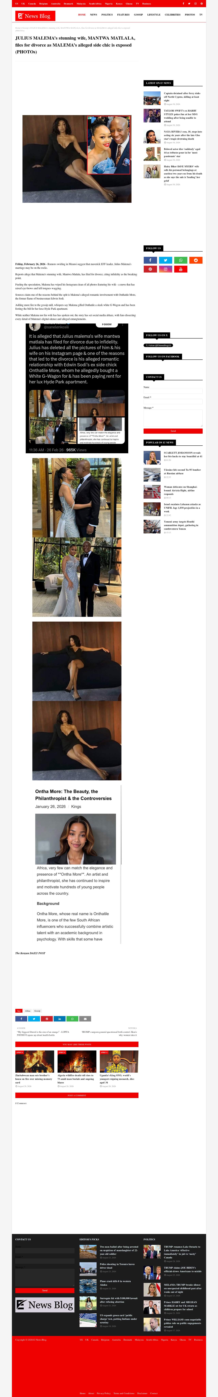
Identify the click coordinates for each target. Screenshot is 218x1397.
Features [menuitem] (123, 14)
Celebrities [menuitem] (173, 14)
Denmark (68, 3)
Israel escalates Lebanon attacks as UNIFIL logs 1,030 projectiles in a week (182, 507)
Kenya (119, 3)
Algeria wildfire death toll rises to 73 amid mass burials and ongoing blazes (76, 1079)
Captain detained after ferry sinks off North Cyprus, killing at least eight (182, 96)
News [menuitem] (93, 14)
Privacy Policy (104, 1393)
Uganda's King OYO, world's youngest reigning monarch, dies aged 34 (117, 1079)
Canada (32, 3)
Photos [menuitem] (190, 14)
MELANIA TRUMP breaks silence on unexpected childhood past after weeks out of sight (182, 1288)
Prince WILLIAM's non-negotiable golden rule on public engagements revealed (182, 1323)
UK (23, 3)
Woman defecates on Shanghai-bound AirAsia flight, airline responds (180, 490)
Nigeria (109, 3)
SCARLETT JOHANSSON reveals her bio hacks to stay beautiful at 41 (183, 454)
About (91, 1393)
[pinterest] (201, 3)
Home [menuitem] (82, 14)
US (16, 3)
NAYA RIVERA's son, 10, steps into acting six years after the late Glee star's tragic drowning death (183, 135)
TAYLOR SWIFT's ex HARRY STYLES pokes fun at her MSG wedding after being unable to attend (181, 116)
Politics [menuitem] (107, 14)
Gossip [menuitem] (138, 14)
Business (146, 3)
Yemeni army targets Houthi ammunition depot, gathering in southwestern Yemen (181, 525)
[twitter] (189, 3)
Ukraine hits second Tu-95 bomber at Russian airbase (182, 471)
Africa (27, 1010)
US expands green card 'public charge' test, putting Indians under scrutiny (118, 1318)
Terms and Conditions (124, 1393)
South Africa (95, 3)
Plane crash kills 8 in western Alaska (115, 1282)
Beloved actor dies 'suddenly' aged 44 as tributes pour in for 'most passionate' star (182, 152)
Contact (154, 1393)
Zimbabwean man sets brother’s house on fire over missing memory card (33, 1079)
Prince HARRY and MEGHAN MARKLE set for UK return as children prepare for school (180, 1305)
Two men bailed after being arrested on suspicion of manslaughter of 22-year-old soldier (119, 1250)
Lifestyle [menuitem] (153, 14)
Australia (55, 3)
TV (137, 3)
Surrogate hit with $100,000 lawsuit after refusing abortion (119, 1300)
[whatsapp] (181, 260)
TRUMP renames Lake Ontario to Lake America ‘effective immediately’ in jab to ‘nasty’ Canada (182, 1252)
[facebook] (183, 3)
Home (17, 27)
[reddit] (196, 260)
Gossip (25, 27)
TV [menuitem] (201, 14)
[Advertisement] (76, 89)
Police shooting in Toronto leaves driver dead (117, 1265)
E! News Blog (39, 1339)
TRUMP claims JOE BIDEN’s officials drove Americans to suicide (182, 1269)
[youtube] (181, 269)
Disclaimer (142, 1393)
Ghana (129, 3)
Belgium (43, 3)
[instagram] (195, 3)
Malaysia (81, 3)
